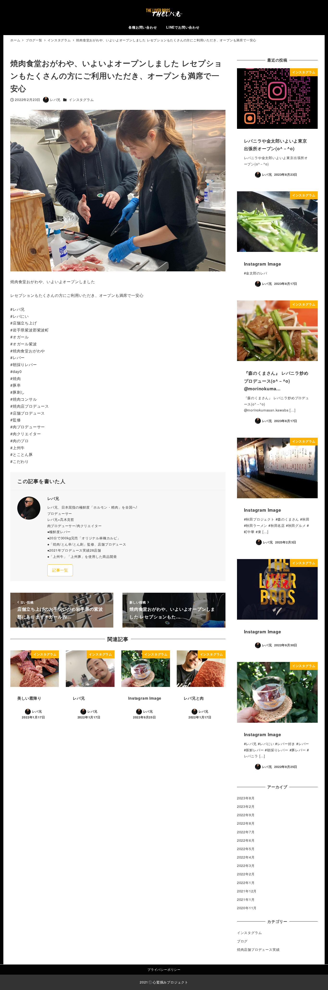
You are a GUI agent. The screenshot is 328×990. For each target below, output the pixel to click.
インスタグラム (81, 99)
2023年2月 (246, 806)
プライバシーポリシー (164, 969)
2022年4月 (246, 857)
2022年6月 (246, 840)
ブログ (242, 941)
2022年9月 (246, 814)
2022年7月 (246, 831)
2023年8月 (246, 798)
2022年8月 (246, 823)
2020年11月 (247, 907)
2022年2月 (246, 874)
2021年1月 (246, 899)
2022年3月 (246, 865)
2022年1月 (246, 882)
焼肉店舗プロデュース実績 (258, 949)
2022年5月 (246, 848)
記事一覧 (60, 570)
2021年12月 (247, 891)
